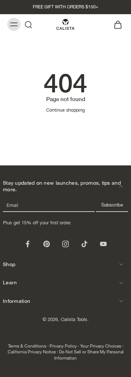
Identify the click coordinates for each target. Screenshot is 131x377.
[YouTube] (103, 244)
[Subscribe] (112, 205)
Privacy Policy (63, 346)
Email (12, 205)
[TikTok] (84, 244)
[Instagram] (65, 244)
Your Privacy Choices (100, 346)
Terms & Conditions (27, 346)
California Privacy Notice (32, 351)
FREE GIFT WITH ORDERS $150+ (65, 6)
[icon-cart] (116, 24)
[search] (28, 24)
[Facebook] (28, 244)
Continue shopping (65, 110)
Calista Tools (74, 319)
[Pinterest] (47, 244)
